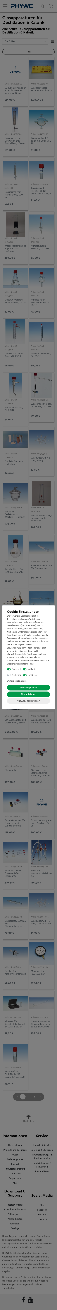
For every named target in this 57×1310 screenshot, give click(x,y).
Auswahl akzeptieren (28, 700)
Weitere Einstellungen (16, 681)
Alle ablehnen (28, 694)
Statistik (31, 669)
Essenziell (16, 669)
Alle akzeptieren (29, 687)
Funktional (32, 675)
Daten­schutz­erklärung (23, 664)
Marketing (16, 675)
